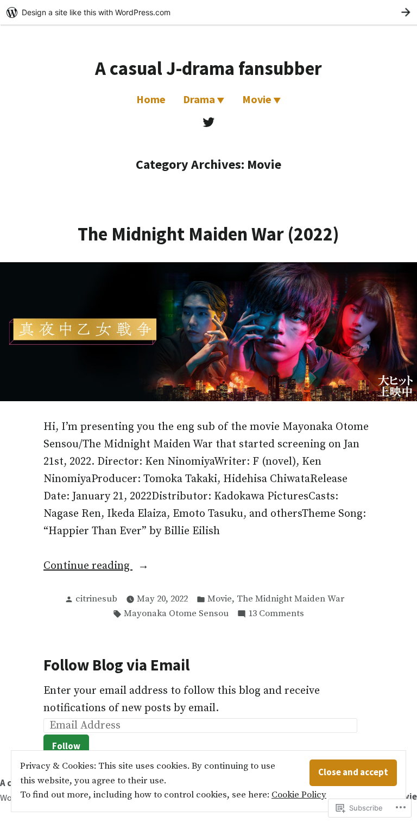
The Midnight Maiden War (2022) (208, 233)
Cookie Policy (298, 795)
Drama (199, 99)
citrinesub (96, 599)
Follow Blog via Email (116, 665)
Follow (66, 746)
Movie (256, 99)
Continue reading (87, 567)
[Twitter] (208, 122)
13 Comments (276, 614)
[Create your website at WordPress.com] (208, 12)
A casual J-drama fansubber (208, 68)
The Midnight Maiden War (290, 599)
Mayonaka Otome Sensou (176, 613)
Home (151, 99)
